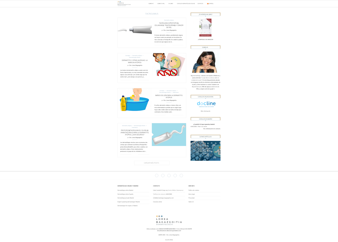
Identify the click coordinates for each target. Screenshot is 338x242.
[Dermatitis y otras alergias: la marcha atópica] (169, 64)
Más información (205, 111)
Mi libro (171, 3)
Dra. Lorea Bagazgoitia (170, 30)
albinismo (214, 86)
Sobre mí (150, 3)
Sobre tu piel (161, 3)
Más (211, 128)
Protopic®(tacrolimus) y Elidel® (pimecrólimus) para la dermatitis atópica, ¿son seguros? (135, 132)
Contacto (200, 3)
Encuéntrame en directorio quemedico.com (169, 230)
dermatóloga (196, 75)
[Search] (219, 3)
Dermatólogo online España (125, 194)
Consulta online (157, 202)
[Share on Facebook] (168, 45)
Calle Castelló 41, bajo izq (160, 190)
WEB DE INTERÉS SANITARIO (167, 229)
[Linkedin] (175, 175)
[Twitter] (162, 175)
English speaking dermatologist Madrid (129, 202)
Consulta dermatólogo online (186, 3)
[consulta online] (205, 104)
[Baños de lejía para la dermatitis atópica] (135, 99)
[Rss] (181, 175)
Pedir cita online (202, 126)
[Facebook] (156, 175)
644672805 (194, 126)
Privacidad (191, 198)
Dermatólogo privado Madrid (126, 198)
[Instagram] (169, 175)
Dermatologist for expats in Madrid (127, 205)
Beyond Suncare (196, 86)
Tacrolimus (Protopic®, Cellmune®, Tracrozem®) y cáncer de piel (169, 25)
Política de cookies (194, 190)
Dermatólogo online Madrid (125, 190)
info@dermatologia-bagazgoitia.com (163, 198)
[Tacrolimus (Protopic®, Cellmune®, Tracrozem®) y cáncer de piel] (135, 29)
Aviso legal (192, 194)
